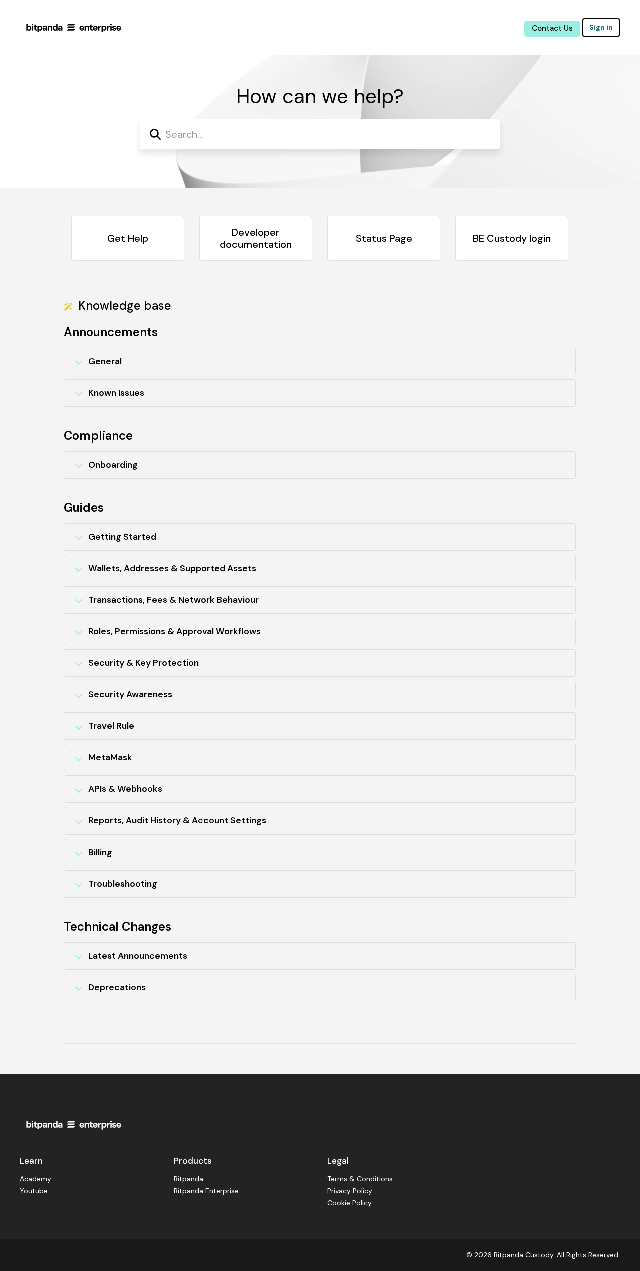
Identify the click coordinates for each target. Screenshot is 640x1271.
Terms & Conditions (360, 1179)
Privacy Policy (350, 1191)
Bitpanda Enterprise (206, 1191)
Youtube (34, 1191)
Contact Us (552, 29)
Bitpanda (189, 1179)
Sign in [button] (601, 27)
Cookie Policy (350, 1203)
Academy (36, 1179)
